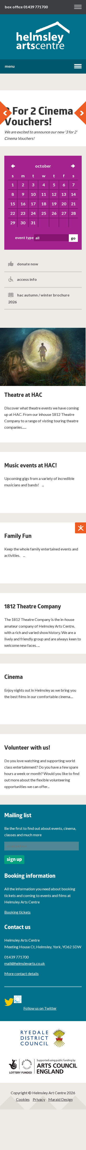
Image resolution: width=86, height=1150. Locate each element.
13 (63, 194)
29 (12, 222)
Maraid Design (60, 1099)
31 (33, 222)
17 (33, 203)
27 (63, 213)
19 (54, 203)
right (73, 166)
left (13, 166)
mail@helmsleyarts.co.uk (24, 963)
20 (63, 203)
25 (43, 213)
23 (23, 213)
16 (23, 203)
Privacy (39, 1099)
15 (12, 203)
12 (54, 194)
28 (73, 213)
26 (54, 213)
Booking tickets (17, 912)
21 (73, 203)
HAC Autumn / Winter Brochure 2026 (39, 298)
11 (43, 194)
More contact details (21, 973)
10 (33, 194)
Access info (27, 279)
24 (33, 213)
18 (43, 203)
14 (73, 194)
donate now (27, 264)
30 (23, 222)
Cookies (23, 1099)
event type (24, 237)
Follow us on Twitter (40, 1008)
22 (12, 213)
